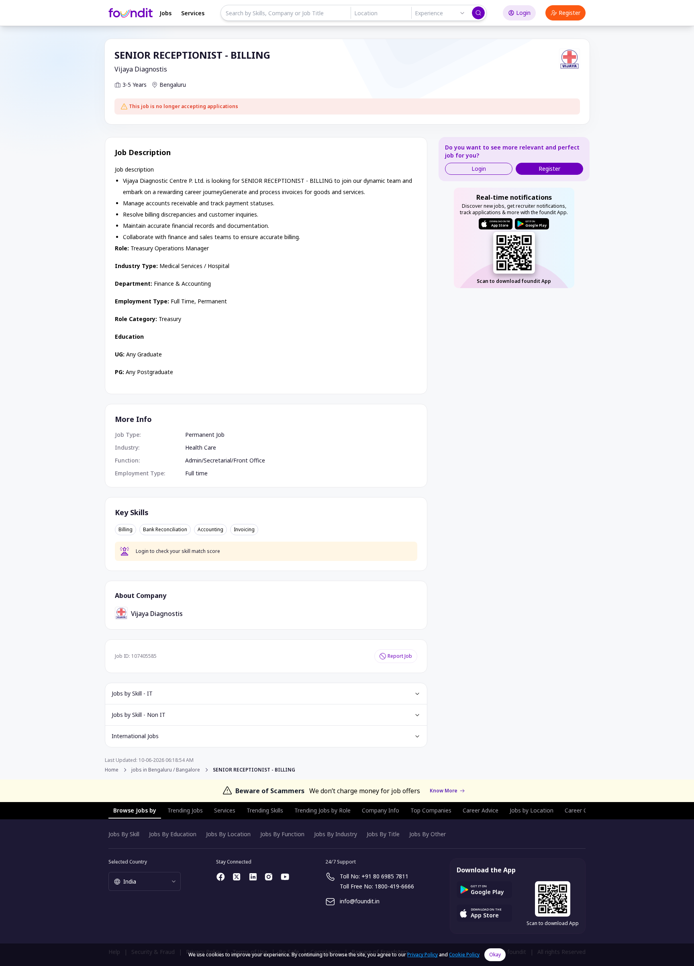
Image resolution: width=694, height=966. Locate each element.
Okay (495, 954)
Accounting (210, 529)
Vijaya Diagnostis (140, 69)
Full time (196, 473)
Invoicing (244, 529)
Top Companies (430, 810)
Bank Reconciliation (165, 529)
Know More (443, 791)
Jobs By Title (383, 834)
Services (192, 13)
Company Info (380, 810)
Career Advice (480, 810)
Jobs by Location (531, 810)
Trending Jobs (185, 810)
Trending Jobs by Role (322, 810)
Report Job (400, 656)
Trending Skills (265, 810)
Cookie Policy (464, 954)
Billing (125, 529)
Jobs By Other (427, 834)
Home (111, 769)
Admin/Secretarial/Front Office (225, 460)
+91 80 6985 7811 (384, 876)
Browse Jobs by (134, 810)
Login (523, 12)
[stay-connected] (221, 877)
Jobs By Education (172, 834)
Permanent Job (205, 434)
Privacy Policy (422, 954)
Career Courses (585, 810)
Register (569, 12)
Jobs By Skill (123, 834)
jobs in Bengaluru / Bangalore (165, 770)
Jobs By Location (228, 834)
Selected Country (127, 861)
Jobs (165, 13)
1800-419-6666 (394, 886)
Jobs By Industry (335, 834)
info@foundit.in (360, 901)
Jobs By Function (282, 834)
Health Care (200, 447)
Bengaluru (172, 84)
